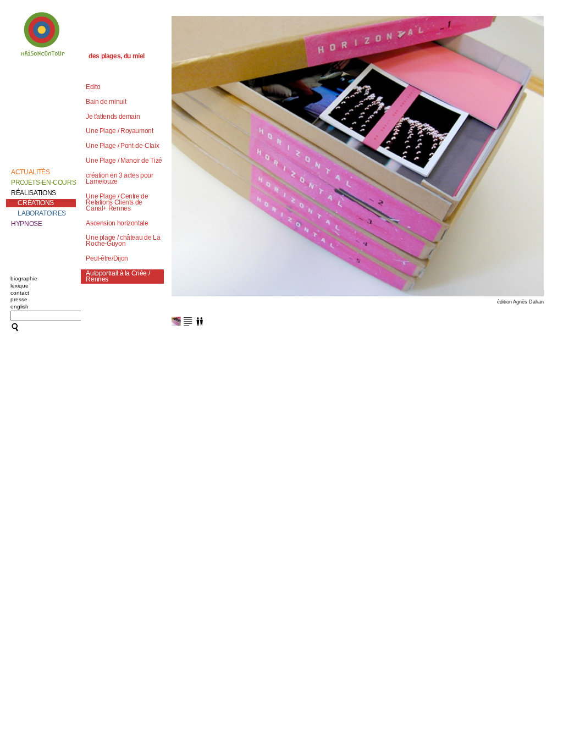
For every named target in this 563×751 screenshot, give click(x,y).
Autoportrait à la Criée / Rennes (118, 276)
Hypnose (26, 224)
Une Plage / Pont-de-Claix (122, 146)
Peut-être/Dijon (107, 258)
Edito (93, 87)
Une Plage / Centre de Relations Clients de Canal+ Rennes (117, 202)
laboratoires (42, 213)
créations (36, 203)
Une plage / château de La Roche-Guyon (123, 240)
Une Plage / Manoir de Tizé (124, 160)
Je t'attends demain (113, 116)
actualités (30, 172)
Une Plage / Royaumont (119, 131)
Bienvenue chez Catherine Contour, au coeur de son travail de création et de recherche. (41, 87)
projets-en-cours (43, 182)
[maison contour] (43, 36)
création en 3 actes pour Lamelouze (119, 178)
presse (18, 299)
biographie (23, 278)
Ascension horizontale (117, 223)
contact (19, 293)
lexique (19, 286)
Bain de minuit (106, 102)
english (19, 306)
